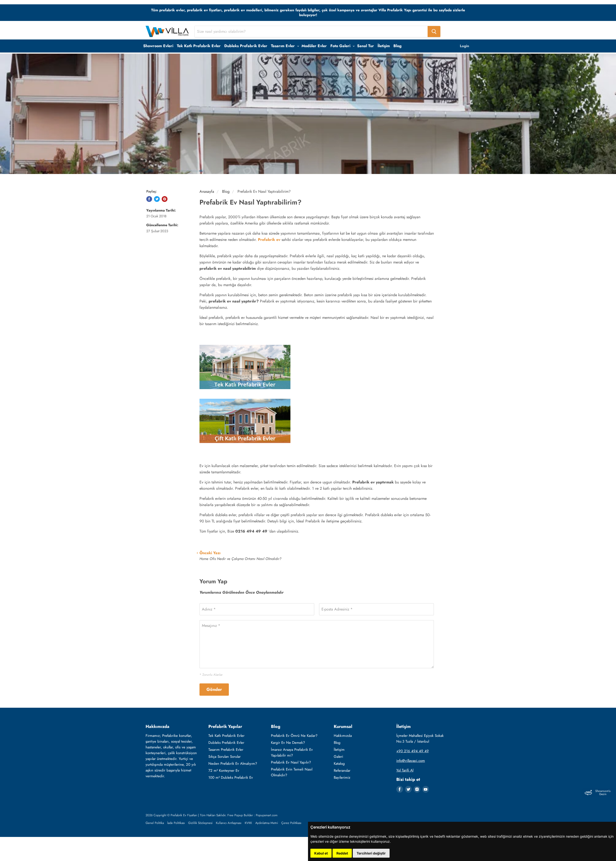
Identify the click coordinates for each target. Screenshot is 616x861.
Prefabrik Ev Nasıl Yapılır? (291, 762)
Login (464, 46)
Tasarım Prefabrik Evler (225, 749)
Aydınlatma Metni (266, 823)
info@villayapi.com (410, 760)
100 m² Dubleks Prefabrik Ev (230, 777)
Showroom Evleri (158, 46)
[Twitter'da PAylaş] (157, 199)
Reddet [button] (342, 853)
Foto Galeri (341, 46)
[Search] (434, 31)
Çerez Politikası (291, 823)
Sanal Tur (365, 46)
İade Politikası (176, 823)
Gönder (214, 689)
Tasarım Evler (283, 46)
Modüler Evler (314, 46)
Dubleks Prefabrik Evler (245, 46)
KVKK (248, 823)
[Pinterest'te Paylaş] (164, 199)
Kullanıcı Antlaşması (228, 823)
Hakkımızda (343, 735)
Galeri (338, 756)
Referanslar (342, 770)
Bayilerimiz (342, 777)
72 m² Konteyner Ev (223, 770)
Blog (397, 46)
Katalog (339, 763)
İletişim (384, 46)
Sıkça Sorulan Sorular (224, 756)
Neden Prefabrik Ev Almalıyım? (232, 763)
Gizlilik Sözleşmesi (200, 823)
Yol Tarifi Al (404, 770)
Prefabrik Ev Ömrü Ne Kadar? (294, 735)
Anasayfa (206, 191)
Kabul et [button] (321, 853)
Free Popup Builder (240, 815)
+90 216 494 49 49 (412, 751)
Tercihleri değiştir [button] (371, 853)
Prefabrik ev (269, 239)
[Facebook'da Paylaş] (149, 199)
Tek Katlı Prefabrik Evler (199, 46)
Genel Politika (155, 823)
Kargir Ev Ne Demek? (288, 742)
